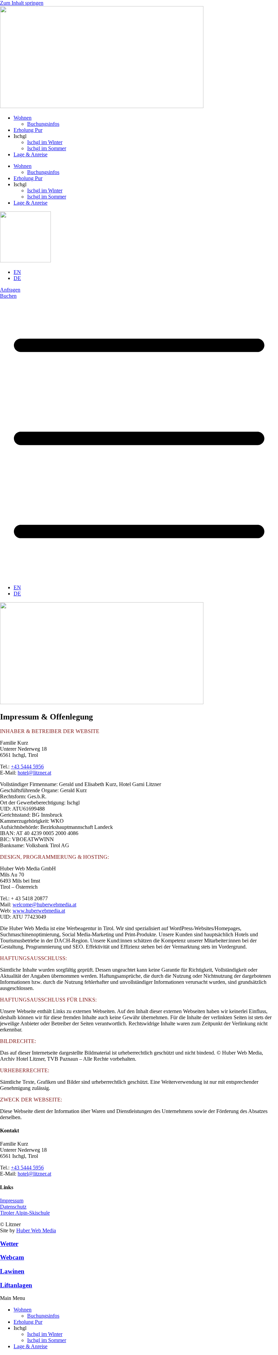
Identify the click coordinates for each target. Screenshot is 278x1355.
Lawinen (12, 1271)
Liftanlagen (16, 1285)
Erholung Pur (28, 130)
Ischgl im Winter (44, 142)
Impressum (11, 1200)
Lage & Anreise (30, 154)
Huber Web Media (36, 1230)
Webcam (12, 1257)
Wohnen (23, 118)
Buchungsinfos (43, 124)
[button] (139, 1298)
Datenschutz (13, 1207)
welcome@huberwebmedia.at (44, 904)
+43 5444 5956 (27, 766)
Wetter (9, 1243)
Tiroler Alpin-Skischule (25, 1213)
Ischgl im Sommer (46, 148)
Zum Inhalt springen (21, 3)
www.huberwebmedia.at (39, 911)
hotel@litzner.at (34, 773)
